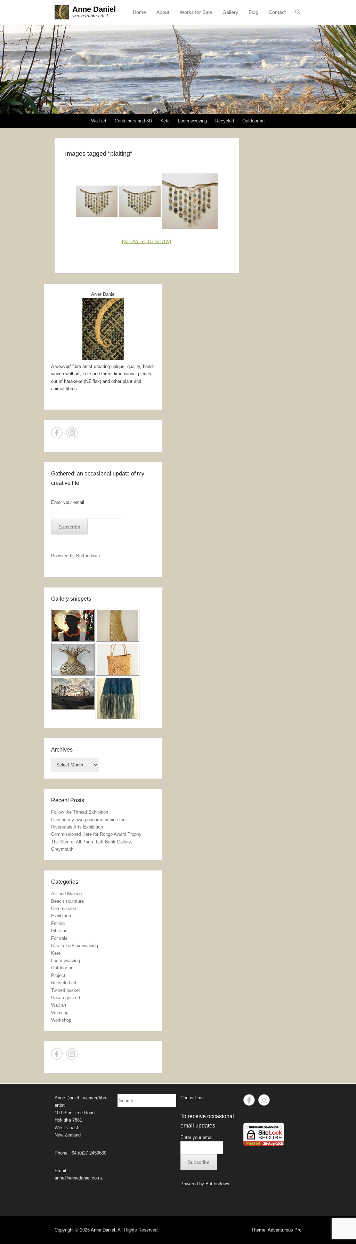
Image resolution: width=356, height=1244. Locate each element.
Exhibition (61, 915)
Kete (165, 120)
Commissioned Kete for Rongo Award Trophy (96, 834)
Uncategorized (65, 997)
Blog (253, 12)
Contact (277, 12)
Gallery (230, 12)
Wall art (98, 120)
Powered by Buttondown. (76, 555)
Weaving (59, 1012)
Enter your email (67, 502)
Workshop (61, 1020)
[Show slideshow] (146, 241)
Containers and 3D (133, 120)
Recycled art (63, 982)
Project (58, 975)
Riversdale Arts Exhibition (77, 827)
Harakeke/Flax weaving (74, 945)
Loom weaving (192, 120)
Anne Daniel (94, 9)
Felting (58, 923)
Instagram (72, 432)
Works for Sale (196, 12)
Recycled (224, 120)
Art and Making (66, 893)
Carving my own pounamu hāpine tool (89, 819)
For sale (59, 938)
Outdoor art (253, 120)
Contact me (192, 1097)
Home (139, 12)
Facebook (57, 432)
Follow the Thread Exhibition (79, 812)
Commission (63, 908)
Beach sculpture (67, 901)
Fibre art (59, 930)
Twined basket (65, 990)
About (162, 12)
